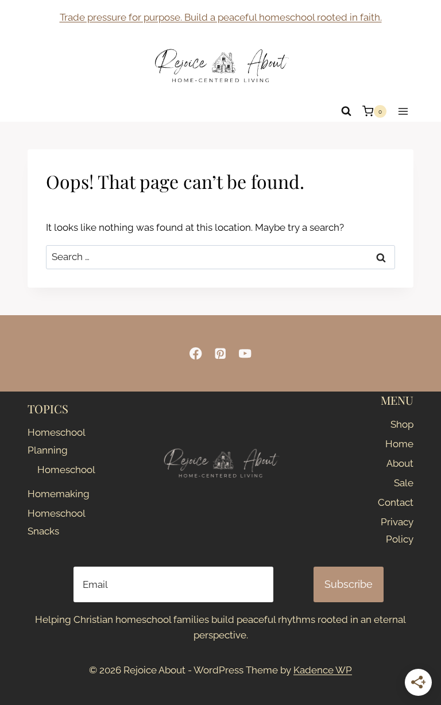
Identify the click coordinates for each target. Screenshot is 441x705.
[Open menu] (402, 111)
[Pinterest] (220, 353)
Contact (395, 502)
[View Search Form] (346, 111)
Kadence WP (322, 670)
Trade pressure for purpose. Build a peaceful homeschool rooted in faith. (221, 17)
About (399, 463)
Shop (401, 424)
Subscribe (348, 584)
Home (399, 444)
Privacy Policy (397, 530)
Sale (403, 483)
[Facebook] (196, 353)
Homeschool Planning (51, 441)
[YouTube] (245, 353)
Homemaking (51, 493)
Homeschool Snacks (51, 522)
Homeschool (56, 469)
